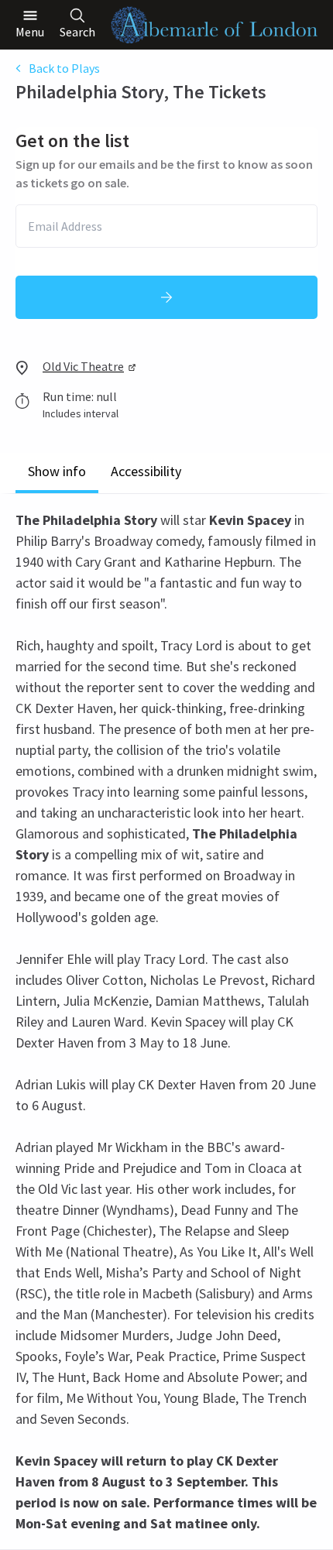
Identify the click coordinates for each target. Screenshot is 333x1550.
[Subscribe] (166, 297)
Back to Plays (64, 68)
